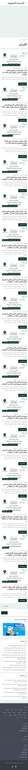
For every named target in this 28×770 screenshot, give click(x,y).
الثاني (12, 709)
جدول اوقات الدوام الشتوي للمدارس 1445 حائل (15, 652)
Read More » (22, 84)
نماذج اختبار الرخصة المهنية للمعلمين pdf (17, 645)
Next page (6, 606)
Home (24, 39)
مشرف (24, 68)
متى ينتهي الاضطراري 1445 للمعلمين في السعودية (15, 648)
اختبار (25, 709)
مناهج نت (25, 749)
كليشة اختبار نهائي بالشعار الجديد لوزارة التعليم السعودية (13, 655)
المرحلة (24, 714)
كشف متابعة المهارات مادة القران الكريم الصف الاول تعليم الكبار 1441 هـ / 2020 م (14, 519)
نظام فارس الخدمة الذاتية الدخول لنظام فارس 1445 (14, 667)
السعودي (24, 712)
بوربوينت (10, 714)
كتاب (21, 717)
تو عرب (25, 747)
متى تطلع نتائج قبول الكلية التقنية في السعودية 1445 (14, 669)
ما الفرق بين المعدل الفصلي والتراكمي (17, 665)
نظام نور (25, 726)
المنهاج (19, 714)
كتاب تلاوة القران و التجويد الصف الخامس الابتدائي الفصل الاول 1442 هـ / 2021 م (14, 73)
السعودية (19, 712)
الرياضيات (7, 709)
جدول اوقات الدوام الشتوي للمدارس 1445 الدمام (15, 650)
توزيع (25, 717)
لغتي (17, 717)
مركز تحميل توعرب (22, 756)
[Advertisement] (14, 22)
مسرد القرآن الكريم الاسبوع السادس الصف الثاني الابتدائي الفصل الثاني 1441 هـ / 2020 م (14, 107)
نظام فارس (24, 728)
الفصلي (9, 712)
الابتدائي (20, 709)
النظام (15, 714)
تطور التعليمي (24, 752)
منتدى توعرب (24, 754)
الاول (16, 709)
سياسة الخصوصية (23, 730)
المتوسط (4, 712)
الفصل (14, 712)
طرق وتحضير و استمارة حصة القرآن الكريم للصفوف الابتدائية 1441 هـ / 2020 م (15, 143)
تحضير (5, 714)
